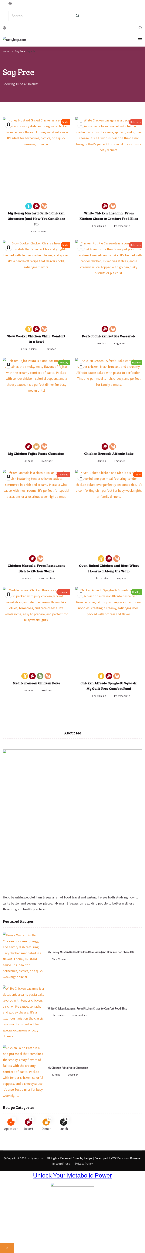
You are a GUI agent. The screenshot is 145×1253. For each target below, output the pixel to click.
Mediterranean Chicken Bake (36, 683)
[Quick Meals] (36, 446)
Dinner (46, 1128)
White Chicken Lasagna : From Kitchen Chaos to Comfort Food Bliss (87, 1008)
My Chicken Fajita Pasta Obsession (36, 453)
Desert (28, 1128)
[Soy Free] (44, 206)
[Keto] (40, 676)
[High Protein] (36, 206)
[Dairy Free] (28, 206)
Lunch (63, 1128)
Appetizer (11, 1128)
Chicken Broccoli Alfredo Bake (108, 453)
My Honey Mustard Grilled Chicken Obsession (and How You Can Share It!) (36, 218)
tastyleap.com (36, 1158)
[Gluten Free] (28, 329)
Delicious (135, 122)
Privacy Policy (84, 1163)
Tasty (65, 122)
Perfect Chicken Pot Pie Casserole (109, 336)
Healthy (64, 362)
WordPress (63, 1163)
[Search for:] (45, 16)
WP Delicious (120, 1158)
